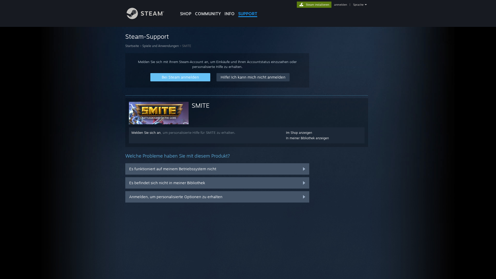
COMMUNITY (208, 13)
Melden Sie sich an (146, 132)
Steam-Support (147, 36)
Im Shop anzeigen (299, 133)
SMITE (201, 105)
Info (229, 13)
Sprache (358, 4)
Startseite (132, 46)
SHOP (185, 13)
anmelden (340, 4)
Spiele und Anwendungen (160, 46)
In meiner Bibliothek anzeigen (307, 138)
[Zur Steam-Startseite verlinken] (145, 18)
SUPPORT (247, 13)
